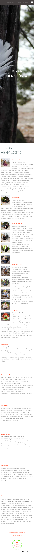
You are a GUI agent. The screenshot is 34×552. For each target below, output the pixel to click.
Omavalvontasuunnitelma (17, 532)
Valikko (32, 2)
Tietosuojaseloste (17, 535)
